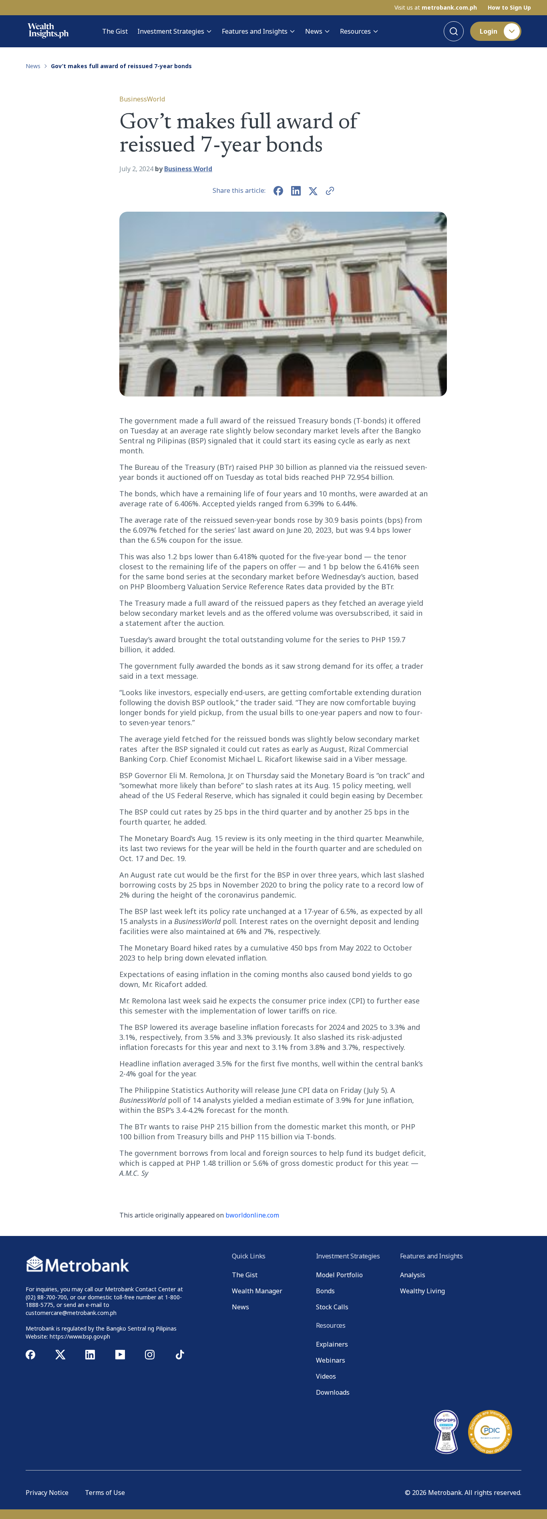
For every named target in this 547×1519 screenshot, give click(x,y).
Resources (355, 31)
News (313, 31)
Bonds (325, 1290)
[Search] (454, 31)
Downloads (333, 1392)
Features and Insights (255, 31)
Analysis (412, 1274)
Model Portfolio (339, 1274)
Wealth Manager (257, 1290)
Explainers (332, 1344)
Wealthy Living (422, 1290)
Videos (326, 1376)
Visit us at (435, 7)
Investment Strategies (170, 31)
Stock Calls (332, 1307)
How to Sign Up (509, 7)
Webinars (330, 1360)
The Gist (115, 31)
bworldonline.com (252, 1215)
